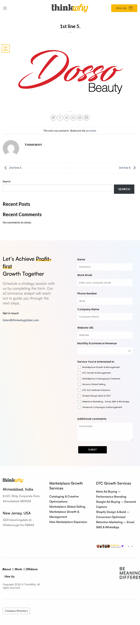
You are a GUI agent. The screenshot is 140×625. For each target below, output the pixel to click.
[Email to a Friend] (73, 118)
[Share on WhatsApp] (53, 118)
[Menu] (5, 8)
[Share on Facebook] (60, 118)
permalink (91, 130)
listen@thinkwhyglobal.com (21, 320)
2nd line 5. (15, 167)
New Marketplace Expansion (68, 522)
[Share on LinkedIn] (86, 118)
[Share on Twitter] (67, 118)
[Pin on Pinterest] (80, 118)
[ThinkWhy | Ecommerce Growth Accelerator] (70, 8)
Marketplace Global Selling (67, 506)
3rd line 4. (125, 167)
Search (7, 181)
